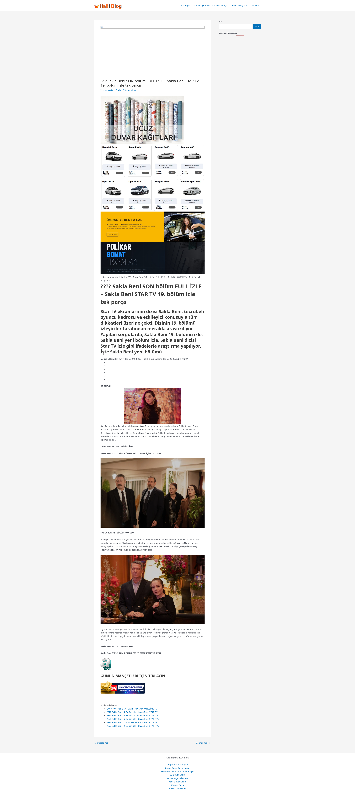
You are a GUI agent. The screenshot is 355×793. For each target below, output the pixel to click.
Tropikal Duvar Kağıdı (177, 764)
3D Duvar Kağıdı (177, 774)
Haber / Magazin (239, 5)
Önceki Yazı (101, 743)
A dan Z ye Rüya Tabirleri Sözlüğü (210, 5)
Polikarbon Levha (177, 788)
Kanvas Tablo (177, 785)
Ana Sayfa (185, 5)
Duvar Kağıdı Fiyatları (177, 778)
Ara (220, 21)
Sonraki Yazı (203, 743)
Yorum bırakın (107, 90)
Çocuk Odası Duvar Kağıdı (177, 768)
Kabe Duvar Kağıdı (177, 781)
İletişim (255, 5)
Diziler (119, 90)
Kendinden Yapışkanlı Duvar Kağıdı (177, 771)
